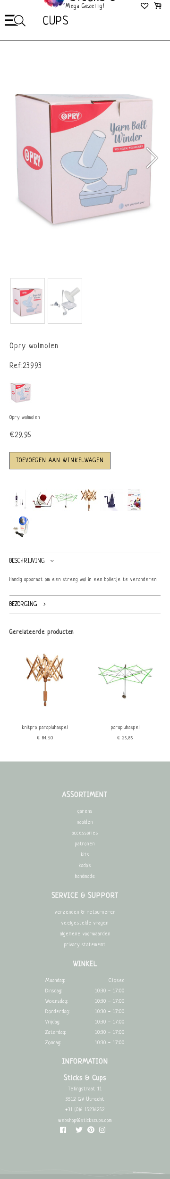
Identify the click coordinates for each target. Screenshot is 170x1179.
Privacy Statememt (85, 945)
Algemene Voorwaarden (85, 934)
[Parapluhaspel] (125, 715)
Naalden (85, 822)
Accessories (85, 833)
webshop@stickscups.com (85, 1120)
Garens (85, 811)
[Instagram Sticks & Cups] (102, 1132)
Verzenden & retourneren (85, 912)
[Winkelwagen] (157, 7)
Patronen (85, 844)
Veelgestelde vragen (85, 923)
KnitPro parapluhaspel (45, 727)
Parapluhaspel (125, 727)
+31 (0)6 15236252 (85, 1110)
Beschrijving (26, 561)
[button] (151, 157)
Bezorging (23, 604)
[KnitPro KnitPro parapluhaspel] (44, 715)
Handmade (85, 876)
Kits (85, 855)
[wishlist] (145, 7)
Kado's (85, 865)
